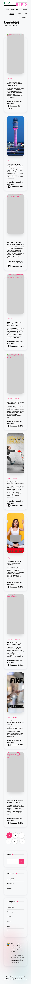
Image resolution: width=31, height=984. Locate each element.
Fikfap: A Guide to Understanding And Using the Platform (15, 722)
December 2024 (11, 883)
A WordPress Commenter (17, 943)
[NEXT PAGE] (22, 841)
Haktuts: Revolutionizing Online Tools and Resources (14, 643)
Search (9, 854)
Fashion (9, 921)
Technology (17, 398)
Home (6, 26)
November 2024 (11, 888)
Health (8, 926)
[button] (22, 841)
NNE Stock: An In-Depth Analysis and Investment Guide (15, 243)
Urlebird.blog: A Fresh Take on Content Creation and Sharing (17, 947)
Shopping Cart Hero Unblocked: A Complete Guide (15, 482)
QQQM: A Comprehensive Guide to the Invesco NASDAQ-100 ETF (14, 324)
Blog (9, 160)
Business (10, 78)
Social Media (10, 907)
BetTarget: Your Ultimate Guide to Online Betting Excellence (14, 563)
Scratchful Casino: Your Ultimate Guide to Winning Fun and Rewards (14, 83)
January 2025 (10, 879)
